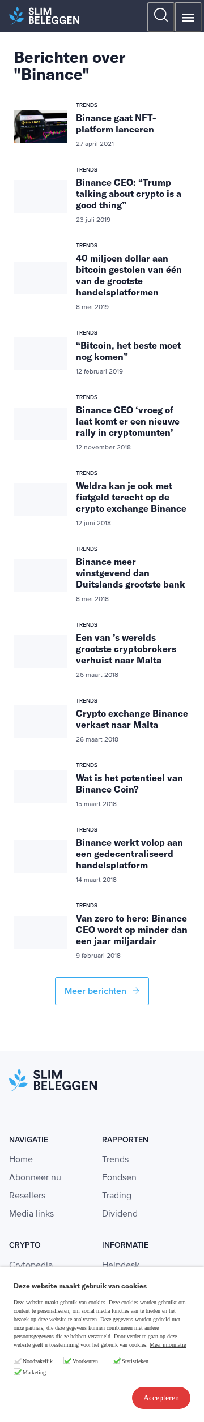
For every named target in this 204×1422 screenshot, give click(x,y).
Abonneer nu (35, 1178)
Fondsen (119, 1178)
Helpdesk (120, 1265)
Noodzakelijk (38, 1361)
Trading (116, 1196)
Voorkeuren (85, 1361)
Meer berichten (97, 991)
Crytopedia (31, 1265)
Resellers (27, 1196)
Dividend (120, 1214)
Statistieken (135, 1361)
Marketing (34, 1372)
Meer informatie (168, 1345)
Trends (115, 1159)
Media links (31, 1214)
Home (21, 1159)
